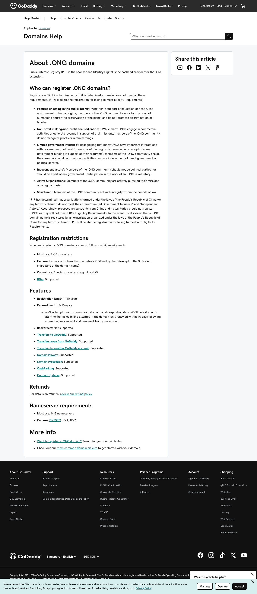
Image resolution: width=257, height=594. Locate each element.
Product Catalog (109, 526)
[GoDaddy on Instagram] (211, 557)
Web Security (228, 519)
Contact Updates (48, 375)
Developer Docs (108, 478)
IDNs (40, 278)
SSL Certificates (141, 6)
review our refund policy (76, 393)
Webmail (105, 505)
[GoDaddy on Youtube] (244, 557)
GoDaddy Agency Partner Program (158, 478)
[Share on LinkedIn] (198, 67)
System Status (114, 18)
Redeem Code (107, 519)
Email (84, 6)
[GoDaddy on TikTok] (222, 557)
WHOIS (104, 512)
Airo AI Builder (164, 6)
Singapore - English (60, 556)
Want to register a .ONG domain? (59, 441)
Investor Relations (19, 505)
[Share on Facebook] (189, 67)
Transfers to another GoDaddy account (63, 348)
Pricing (182, 6)
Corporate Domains (110, 492)
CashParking (45, 368)
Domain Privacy (47, 354)
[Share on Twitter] (208, 67)
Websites (225, 492)
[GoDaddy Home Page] (25, 556)
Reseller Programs (150, 485)
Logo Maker (227, 526)
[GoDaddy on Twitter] (233, 557)
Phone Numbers (229, 532)
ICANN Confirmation (111, 485)
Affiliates (144, 492)
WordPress (226, 505)
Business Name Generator (114, 499)
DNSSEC (55, 420)
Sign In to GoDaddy (198, 478)
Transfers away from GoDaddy (57, 341)
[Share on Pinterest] (217, 67)
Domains (44, 28)
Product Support (51, 478)
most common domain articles (77, 447)
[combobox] (178, 36)
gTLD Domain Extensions (234, 485)
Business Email (228, 499)
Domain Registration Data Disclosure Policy (66, 499)
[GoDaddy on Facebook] (200, 557)
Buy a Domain (228, 478)
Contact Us (92, 18)
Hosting (225, 512)
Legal (12, 512)
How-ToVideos (70, 18)
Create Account (196, 492)
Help (53, 18)
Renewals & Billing (198, 485)
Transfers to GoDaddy (51, 334)
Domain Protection (49, 361)
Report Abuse (50, 485)
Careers (14, 485)
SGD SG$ (89, 556)
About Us (14, 478)
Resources (48, 492)
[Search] (229, 36)
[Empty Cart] (243, 6)
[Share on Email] (180, 67)
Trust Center (17, 519)
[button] (252, 574)
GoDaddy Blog (17, 499)
